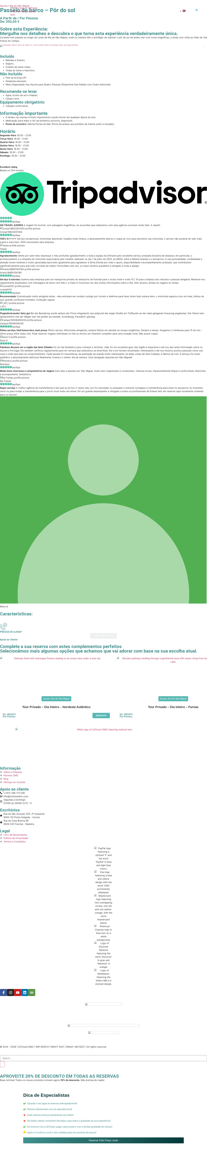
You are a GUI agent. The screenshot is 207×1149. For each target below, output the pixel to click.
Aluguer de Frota (161, 11)
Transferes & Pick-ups (129, 11)
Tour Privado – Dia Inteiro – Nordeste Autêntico (56, 707)
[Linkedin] (24, 992)
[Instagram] (10, 992)
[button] (3, 45)
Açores (86, 11)
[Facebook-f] (3, 992)
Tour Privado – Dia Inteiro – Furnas (173, 707)
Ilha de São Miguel (60, 698)
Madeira (102, 11)
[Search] (2, 1064)
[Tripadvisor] (31, 992)
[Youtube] (17, 992)
